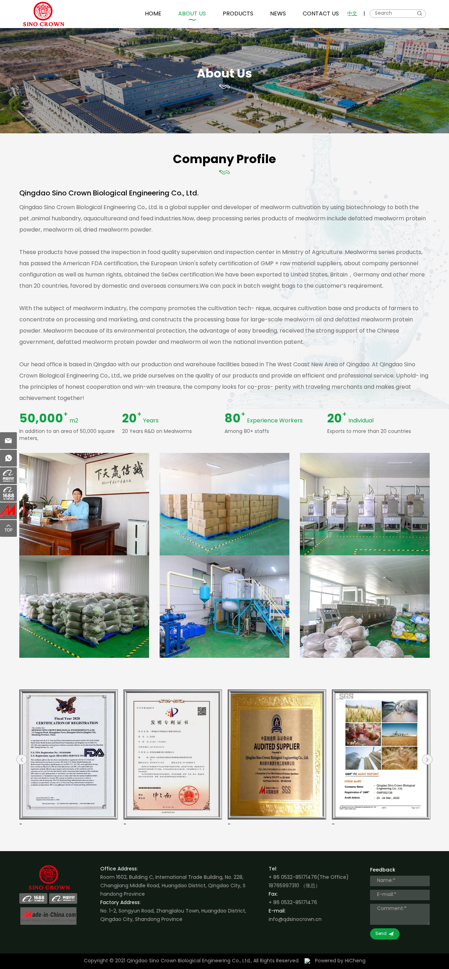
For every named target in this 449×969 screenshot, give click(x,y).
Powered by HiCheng (340, 961)
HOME (153, 14)
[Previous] (21, 759)
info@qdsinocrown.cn (295, 920)
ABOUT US (192, 14)
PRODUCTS (238, 14)
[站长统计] (307, 961)
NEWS (278, 14)
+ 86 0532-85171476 (293, 878)
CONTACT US (321, 14)
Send (381, 933)
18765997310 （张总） (294, 886)
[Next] (427, 759)
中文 (352, 14)
